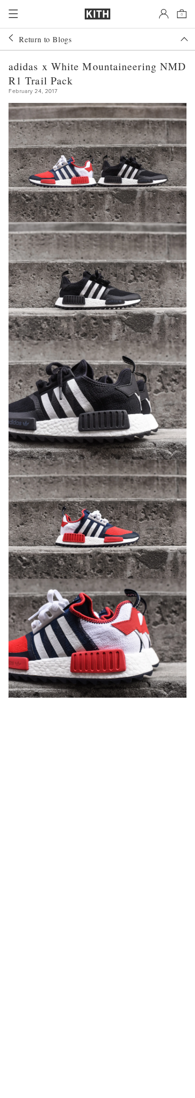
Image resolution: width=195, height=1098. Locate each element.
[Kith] (97, 14)
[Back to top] (184, 39)
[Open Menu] (13, 13)
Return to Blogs (45, 39)
